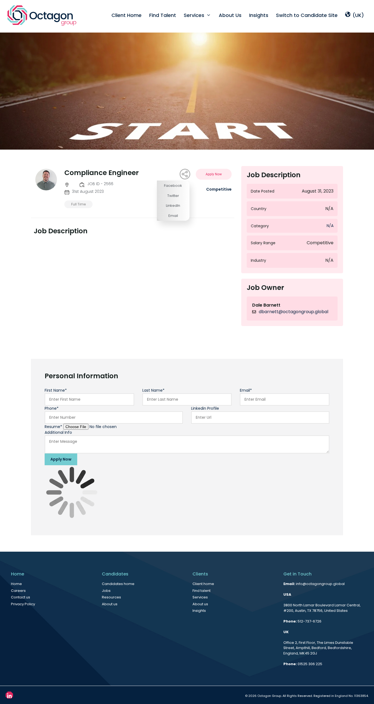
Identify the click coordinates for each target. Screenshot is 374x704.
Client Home (126, 15)
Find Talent (162, 15)
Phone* (52, 408)
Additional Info (58, 432)
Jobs (106, 590)
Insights (258, 15)
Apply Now (60, 459)
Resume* (53, 426)
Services (194, 15)
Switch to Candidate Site (307, 15)
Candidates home (118, 583)
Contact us (20, 597)
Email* (246, 390)
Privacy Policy (23, 604)
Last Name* (153, 390)
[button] (173, 186)
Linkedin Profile (205, 408)
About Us (230, 15)
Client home (203, 583)
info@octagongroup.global (320, 583)
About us (109, 604)
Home (16, 583)
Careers (18, 590)
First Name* (56, 390)
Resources (111, 597)
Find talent (201, 590)
